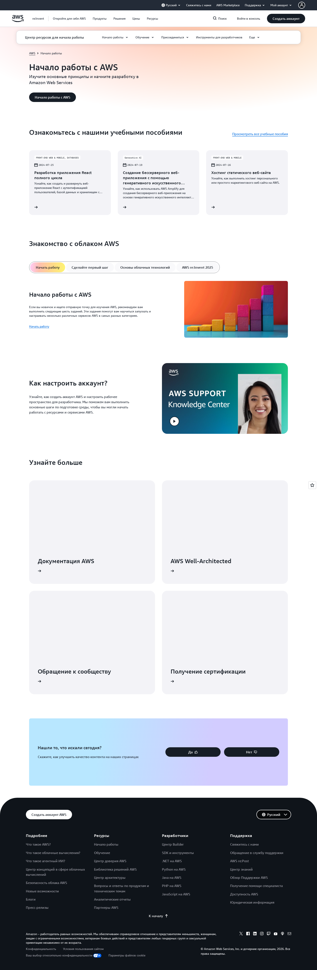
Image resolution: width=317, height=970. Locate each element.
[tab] (47, 267)
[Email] (289, 934)
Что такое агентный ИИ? (45, 861)
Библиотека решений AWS (115, 869)
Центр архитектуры (110, 877)
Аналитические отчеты (112, 899)
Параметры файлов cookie (126, 955)
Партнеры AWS (106, 907)
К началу (156, 916)
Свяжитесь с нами (244, 844)
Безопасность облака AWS (46, 883)
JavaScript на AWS (176, 894)
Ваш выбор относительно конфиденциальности (59, 955)
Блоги (31, 899)
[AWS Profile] (301, 5)
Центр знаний (241, 869)
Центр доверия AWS (110, 861)
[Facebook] (248, 934)
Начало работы (106, 844)
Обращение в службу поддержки (256, 853)
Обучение (102, 853)
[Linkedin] (255, 934)
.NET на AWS (172, 861)
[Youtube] (275, 934)
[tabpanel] (158, 310)
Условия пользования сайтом (83, 949)
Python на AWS (174, 869)
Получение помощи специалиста (256, 886)
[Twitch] (268, 934)
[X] (241, 934)
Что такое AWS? (38, 844)
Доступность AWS (244, 894)
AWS (32, 53)
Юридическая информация (252, 902)
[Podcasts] (282, 934)
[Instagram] (262, 934)
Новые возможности (42, 891)
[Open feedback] (312, 485)
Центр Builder (173, 844)
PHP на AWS (171, 886)
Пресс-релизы (37, 907)
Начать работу (39, 326)
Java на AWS (171, 877)
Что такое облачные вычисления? (53, 853)
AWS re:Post (239, 861)
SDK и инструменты (178, 853)
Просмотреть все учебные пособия (260, 134)
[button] (69, 18)
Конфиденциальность (41, 949)
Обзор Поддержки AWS (249, 877)
